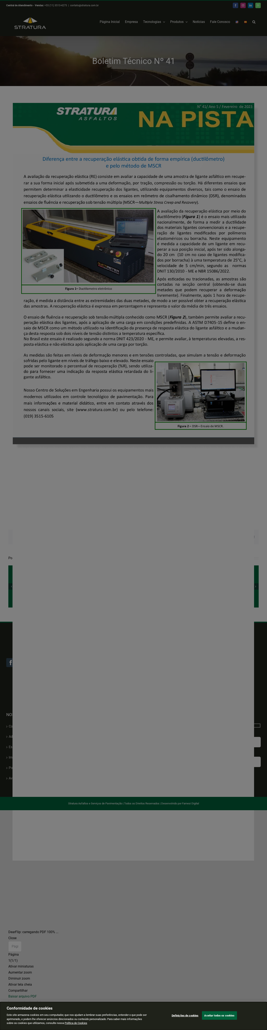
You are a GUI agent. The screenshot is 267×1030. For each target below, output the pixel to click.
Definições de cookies (185, 1015)
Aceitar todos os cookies (219, 1015)
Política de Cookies (76, 1023)
